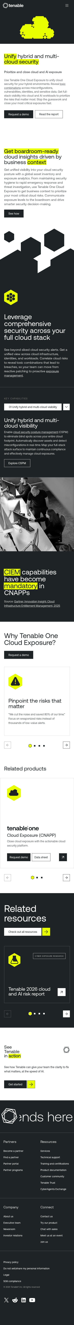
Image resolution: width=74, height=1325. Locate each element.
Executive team (11, 1222)
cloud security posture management (35, 432)
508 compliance (12, 1281)
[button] (7, 745)
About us (8, 1216)
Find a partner (11, 1157)
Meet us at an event (51, 1235)
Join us (44, 1241)
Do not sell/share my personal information (26, 1268)
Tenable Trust (47, 1182)
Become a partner (13, 1151)
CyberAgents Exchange (53, 1189)
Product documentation (53, 1170)
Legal (6, 1274)
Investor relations (12, 1235)
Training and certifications (54, 1163)
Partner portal (11, 1163)
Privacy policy (10, 1262)
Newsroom (9, 1229)
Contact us (46, 1216)
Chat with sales (48, 1229)
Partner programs (13, 1170)
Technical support (50, 1157)
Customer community (52, 1176)
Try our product (48, 1222)
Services (45, 1151)
